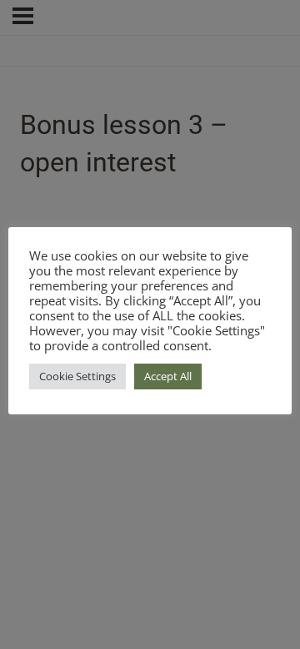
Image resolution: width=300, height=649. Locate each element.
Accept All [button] (168, 376)
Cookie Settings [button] (77, 376)
